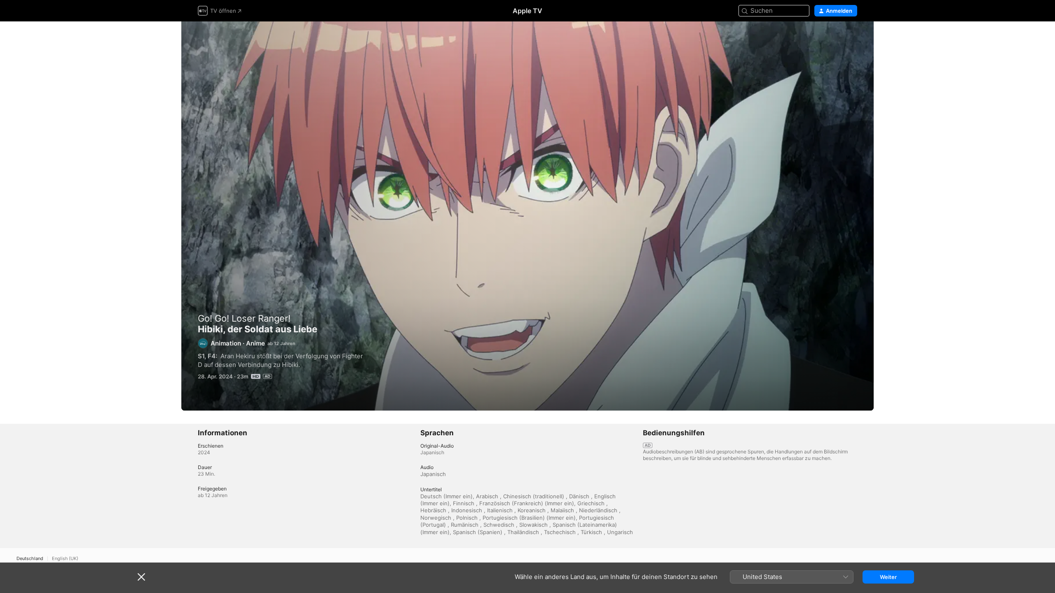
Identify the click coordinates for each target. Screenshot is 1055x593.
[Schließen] (141, 577)
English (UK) (65, 558)
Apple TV (527, 11)
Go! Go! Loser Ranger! (244, 318)
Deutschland (29, 558)
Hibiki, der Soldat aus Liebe (527, 216)
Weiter (888, 577)
